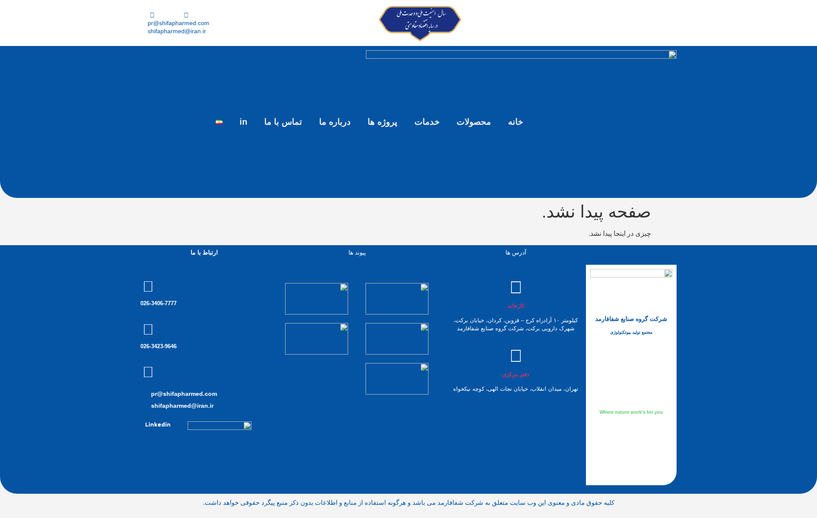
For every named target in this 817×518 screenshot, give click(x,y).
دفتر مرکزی (515, 374)
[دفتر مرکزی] (516, 356)
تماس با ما (283, 121)
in (243, 121)
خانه (515, 121)
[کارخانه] (516, 287)
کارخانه (516, 306)
